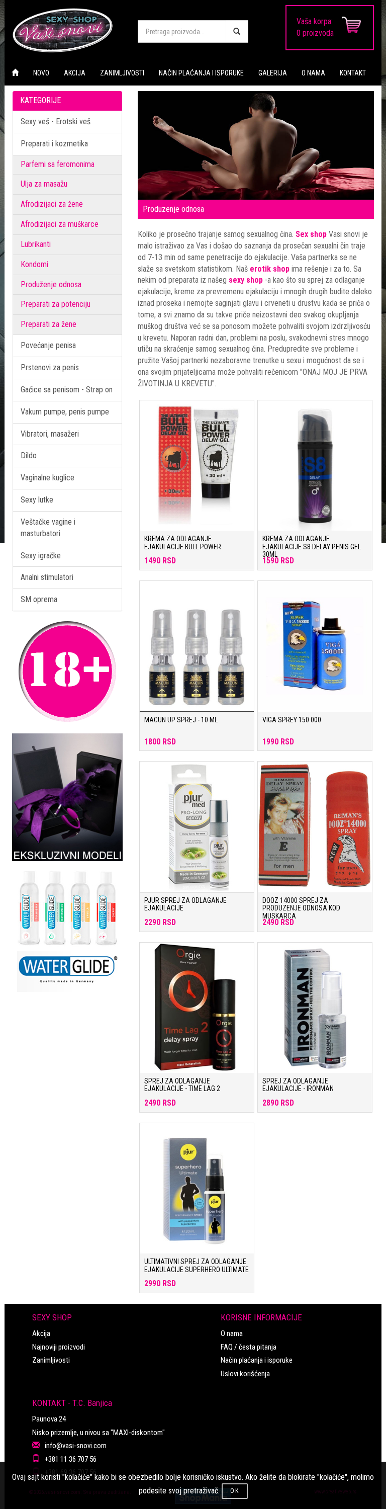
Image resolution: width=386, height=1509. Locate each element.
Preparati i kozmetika (54, 143)
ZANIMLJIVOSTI (122, 73)
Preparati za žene (48, 324)
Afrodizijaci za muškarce (60, 224)
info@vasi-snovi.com (76, 1445)
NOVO (41, 73)
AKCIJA (74, 73)
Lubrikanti (36, 244)
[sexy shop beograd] (67, 30)
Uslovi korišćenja (245, 1373)
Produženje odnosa (51, 284)
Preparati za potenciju (55, 304)
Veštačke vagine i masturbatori (48, 527)
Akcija (41, 1333)
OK (234, 1490)
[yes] (236, 31)
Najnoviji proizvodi (58, 1347)
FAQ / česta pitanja (248, 1347)
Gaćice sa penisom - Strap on (67, 389)
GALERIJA (272, 73)
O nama (232, 1333)
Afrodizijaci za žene (52, 204)
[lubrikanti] (67, 926)
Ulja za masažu (44, 184)
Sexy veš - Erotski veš (55, 121)
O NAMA (313, 73)
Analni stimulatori (47, 577)
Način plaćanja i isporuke (257, 1360)
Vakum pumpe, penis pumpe (65, 411)
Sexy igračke (41, 555)
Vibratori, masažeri (50, 434)
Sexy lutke (37, 500)
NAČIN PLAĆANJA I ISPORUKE (201, 73)
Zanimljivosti (51, 1360)
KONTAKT (353, 73)
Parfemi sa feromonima (57, 164)
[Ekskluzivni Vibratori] (67, 797)
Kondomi (34, 264)
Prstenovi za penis (50, 367)
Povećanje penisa (48, 345)
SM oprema (39, 599)
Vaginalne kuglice (47, 477)
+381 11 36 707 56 (70, 1459)
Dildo (29, 455)
